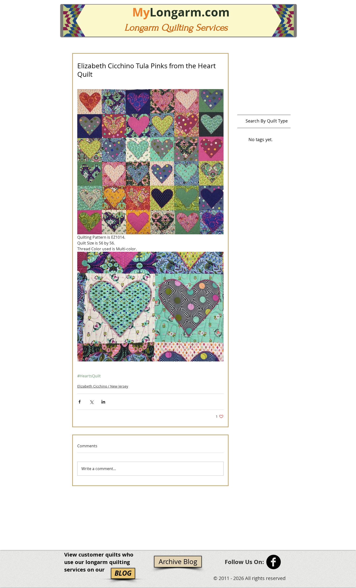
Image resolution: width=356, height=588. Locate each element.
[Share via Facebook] (79, 401)
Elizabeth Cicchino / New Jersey (102, 386)
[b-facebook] (273, 562)
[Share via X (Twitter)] (91, 401)
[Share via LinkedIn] (103, 401)
